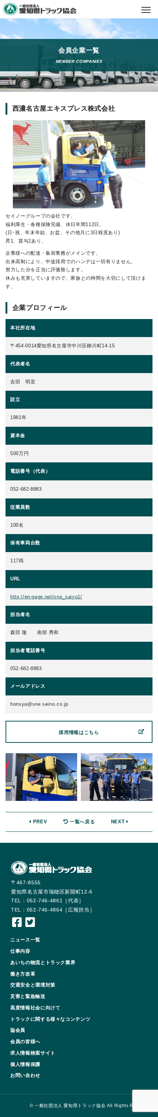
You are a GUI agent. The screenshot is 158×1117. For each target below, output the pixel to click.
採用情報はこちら (79, 732)
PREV (39, 821)
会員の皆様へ (25, 1041)
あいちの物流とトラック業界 (42, 962)
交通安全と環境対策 (32, 985)
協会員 (17, 1030)
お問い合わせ (25, 1075)
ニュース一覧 (25, 939)
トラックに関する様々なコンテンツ (50, 1019)
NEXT (118, 821)
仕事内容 (20, 951)
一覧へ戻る (81, 821)
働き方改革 (22, 974)
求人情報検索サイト (32, 1053)
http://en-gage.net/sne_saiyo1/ (46, 596)
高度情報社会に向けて (35, 1007)
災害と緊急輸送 (28, 996)
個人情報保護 (25, 1064)
